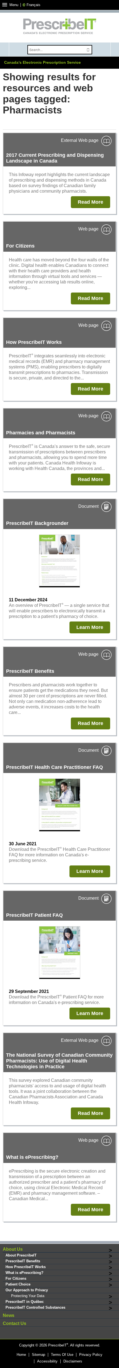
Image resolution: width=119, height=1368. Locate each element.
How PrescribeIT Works (26, 1267)
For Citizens (16, 1278)
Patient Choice (18, 1284)
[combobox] (55, 49)
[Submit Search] (88, 49)
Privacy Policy (90, 1355)
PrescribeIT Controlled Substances (35, 1307)
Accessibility (47, 1361)
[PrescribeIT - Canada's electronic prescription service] (59, 27)
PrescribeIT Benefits (23, 1261)
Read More (90, 202)
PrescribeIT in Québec (25, 1302)
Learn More (89, 627)
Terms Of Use (62, 1355)
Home (21, 1355)
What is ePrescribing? (24, 1273)
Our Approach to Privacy (27, 1290)
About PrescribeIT (21, 1255)
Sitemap (38, 1355)
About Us (13, 1249)
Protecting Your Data (27, 1296)
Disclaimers (72, 1361)
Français (33, 5)
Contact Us (14, 1323)
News (8, 1315)
